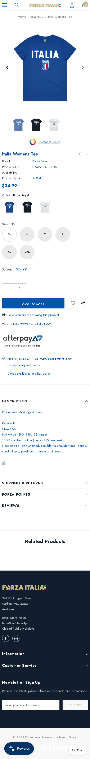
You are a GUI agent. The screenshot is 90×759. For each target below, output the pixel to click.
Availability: (9, 172)
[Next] (82, 67)
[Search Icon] (17, 5)
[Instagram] (15, 638)
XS (9, 234)
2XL (27, 251)
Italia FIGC (37, 16)
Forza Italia (39, 161)
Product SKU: (10, 167)
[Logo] (45, 5)
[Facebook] (5, 638)
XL (9, 251)
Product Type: (11, 178)
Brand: (6, 161)
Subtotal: (8, 269)
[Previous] (7, 67)
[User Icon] (72, 5)
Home (22, 16)
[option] (45, 67)
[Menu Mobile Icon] (4, 5)
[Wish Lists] (73, 303)
